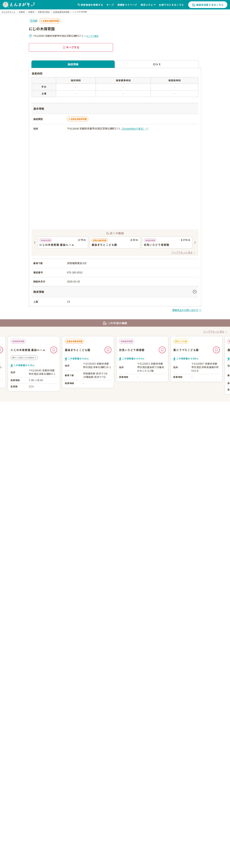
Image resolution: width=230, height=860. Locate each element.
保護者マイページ (127, 4)
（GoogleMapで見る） (132, 128)
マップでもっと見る (182, 252)
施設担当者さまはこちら (210, 4)
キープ (110, 4)
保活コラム (147, 4)
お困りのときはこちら (171, 4)
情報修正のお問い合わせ (185, 310)
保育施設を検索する (92, 4)
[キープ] (53, 349)
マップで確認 (92, 35)
